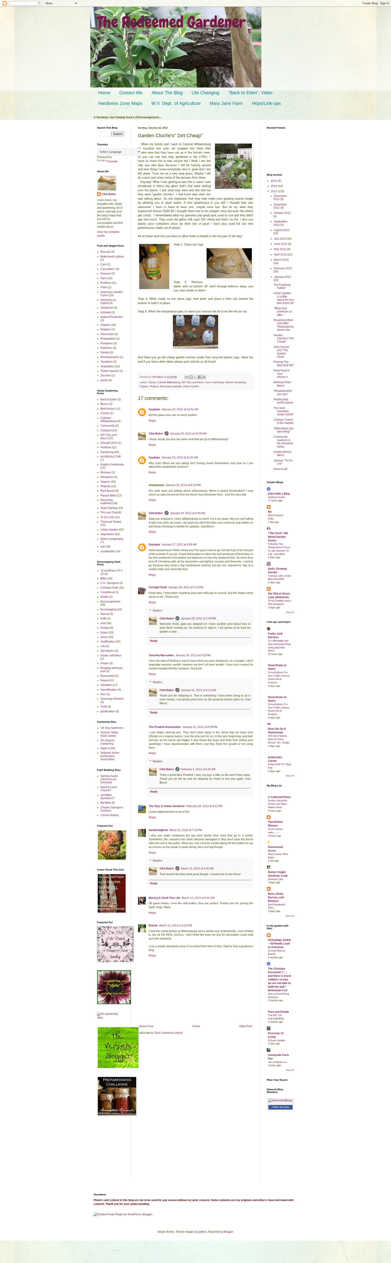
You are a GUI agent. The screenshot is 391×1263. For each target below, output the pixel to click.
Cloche (152, 382)
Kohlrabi (105, 312)
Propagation (108, 338)
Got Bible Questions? (107, 796)
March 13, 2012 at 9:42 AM (198, 897)
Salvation (106, 685)
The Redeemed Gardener (171, 22)
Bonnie (153, 925)
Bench (104, 404)
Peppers (105, 329)
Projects (154, 386)
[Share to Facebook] (199, 377)
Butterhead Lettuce (112, 256)
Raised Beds (108, 495)
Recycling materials (171, 386)
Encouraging (108, 609)
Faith (103, 618)
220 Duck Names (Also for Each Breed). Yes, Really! (279, 739)
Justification (107, 641)
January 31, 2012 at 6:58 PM (199, 727)
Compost (106, 430)
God (103, 623)
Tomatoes (106, 361)
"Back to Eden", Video (250, 92)
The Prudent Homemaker (165, 727)
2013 (274, 186)
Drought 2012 (108, 442)
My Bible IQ (107, 802)
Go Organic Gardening (107, 742)
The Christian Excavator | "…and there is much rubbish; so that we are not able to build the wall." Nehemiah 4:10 (279, 979)
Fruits (103, 287)
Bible (103, 578)
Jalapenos (106, 307)
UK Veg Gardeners (112, 727)
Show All (290, 612)
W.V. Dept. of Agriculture (176, 103)
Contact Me (131, 92)
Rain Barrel (107, 490)
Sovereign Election (112, 698)
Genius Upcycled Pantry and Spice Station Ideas (277, 804)
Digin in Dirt (107, 748)
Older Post (245, 1026)
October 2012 (282, 213)
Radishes (106, 347)
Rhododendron (109, 357)
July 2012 (280, 238)
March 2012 (281, 259)
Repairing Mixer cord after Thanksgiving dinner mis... (283, 325)
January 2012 (282, 277)
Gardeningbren (158, 830)
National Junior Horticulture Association (109, 756)
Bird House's (108, 408)
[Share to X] (195, 377)
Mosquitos (106, 477)
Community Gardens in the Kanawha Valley (283, 441)
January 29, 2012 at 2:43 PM (198, 618)
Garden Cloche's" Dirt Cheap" (283, 338)
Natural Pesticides (111, 317)
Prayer (104, 663)
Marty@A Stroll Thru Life (164, 897)
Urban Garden (191, 386)
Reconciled (107, 676)
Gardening (218, 382)
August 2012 (282, 230)
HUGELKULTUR (110, 456)
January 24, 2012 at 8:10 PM (183, 485)
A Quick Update (276, 1040)
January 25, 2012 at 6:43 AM (187, 513)
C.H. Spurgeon (109, 583)
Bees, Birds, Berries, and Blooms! (276, 897)
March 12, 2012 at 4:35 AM (197, 868)
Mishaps (105, 472)
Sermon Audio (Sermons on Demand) (109, 779)
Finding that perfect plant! (283, 401)
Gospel (104, 627)
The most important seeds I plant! (283, 411)
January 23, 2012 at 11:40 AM (180, 457)
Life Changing (205, 92)
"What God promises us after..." (283, 311)
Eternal (104, 614)
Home (104, 92)
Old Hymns (107, 650)
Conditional (107, 592)
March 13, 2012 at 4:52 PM (175, 925)
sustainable (107, 551)
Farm (208, 382)
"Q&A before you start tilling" (284, 430)
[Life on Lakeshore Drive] (115, 961)
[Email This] (186, 377)
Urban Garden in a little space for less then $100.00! (284, 298)
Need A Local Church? (108, 789)
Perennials (107, 334)
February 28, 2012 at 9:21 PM (204, 806)
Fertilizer (105, 282)
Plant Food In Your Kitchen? (282, 374)
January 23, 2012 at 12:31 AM (180, 409)
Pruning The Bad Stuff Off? (284, 363)
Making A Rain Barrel (282, 384)
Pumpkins (106, 343)
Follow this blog (280, 1107)
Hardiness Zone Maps (120, 103)
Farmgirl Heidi (158, 587)
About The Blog (167, 92)
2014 (274, 180)
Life (102, 646)
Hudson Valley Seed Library (109, 734)
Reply (152, 420)
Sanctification (108, 689)
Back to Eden (108, 399)
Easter (104, 596)
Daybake (154, 409)
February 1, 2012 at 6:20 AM (198, 769)
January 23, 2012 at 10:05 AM (188, 433)
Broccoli (105, 251)
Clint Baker (156, 433)
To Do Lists (107, 517)
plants (104, 380)
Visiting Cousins (276, 497)
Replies (157, 610)
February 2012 (283, 268)
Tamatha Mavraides (161, 655)
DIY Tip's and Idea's (193, 382)
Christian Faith (109, 587)
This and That (108, 512)
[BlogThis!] (191, 377)
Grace (104, 632)
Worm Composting (111, 539)
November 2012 (280, 206)
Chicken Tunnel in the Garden (284, 421)
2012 (274, 191)
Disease (105, 273)
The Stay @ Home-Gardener (167, 806)
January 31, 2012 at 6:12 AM (198, 690)
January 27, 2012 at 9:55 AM (179, 544)
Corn (103, 264)
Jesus (104, 637)
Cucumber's (107, 269)
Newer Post (146, 1026)
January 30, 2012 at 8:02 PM (192, 655)
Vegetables (107, 366)
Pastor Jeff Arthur (110, 655)
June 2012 (281, 244)
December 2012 (280, 197)
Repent (105, 680)
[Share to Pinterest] (204, 377)
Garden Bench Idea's (282, 453)
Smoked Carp (275, 879)
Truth (103, 706)
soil (102, 546)
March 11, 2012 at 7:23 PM (185, 830)
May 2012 (280, 249)
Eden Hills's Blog (279, 493)
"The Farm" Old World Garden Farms (278, 537)
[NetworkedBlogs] (280, 1100)
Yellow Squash (109, 371)
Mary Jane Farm (226, 103)
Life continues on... (278, 1062)
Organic (144, 386)
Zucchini (105, 375)
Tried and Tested (110, 521)
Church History (109, 815)
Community (107, 425)
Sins (103, 694)
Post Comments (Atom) (169, 1032)
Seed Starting (108, 508)
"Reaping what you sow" (283, 392)
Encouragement (110, 601)
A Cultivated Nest (279, 797)
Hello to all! (280, 469)
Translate (112, 161)
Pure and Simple (278, 1011)
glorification (107, 711)
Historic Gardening (235, 382)
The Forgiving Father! (282, 286)
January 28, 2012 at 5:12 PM (185, 587)
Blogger (228, 1231)
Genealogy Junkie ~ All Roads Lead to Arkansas (279, 943)
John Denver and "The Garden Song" (281, 351)
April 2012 (280, 254)
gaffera (202, 1231)
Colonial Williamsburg (168, 382)
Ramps (104, 352)
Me (270, 511)
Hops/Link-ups (266, 103)
